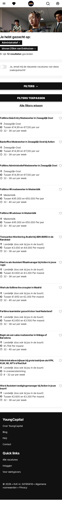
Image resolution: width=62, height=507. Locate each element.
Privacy (23, 487)
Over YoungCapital (13, 425)
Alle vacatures (10, 459)
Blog (5, 432)
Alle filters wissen (31, 105)
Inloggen (7, 465)
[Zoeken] (49, 3)
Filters (29, 86)
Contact (7, 444)
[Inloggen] (57, 3)
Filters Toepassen (31, 98)
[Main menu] (4, 3)
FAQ (5, 438)
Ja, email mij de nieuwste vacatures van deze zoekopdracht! (34, 68)
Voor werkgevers (12, 471)
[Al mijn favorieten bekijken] (14, 3)
